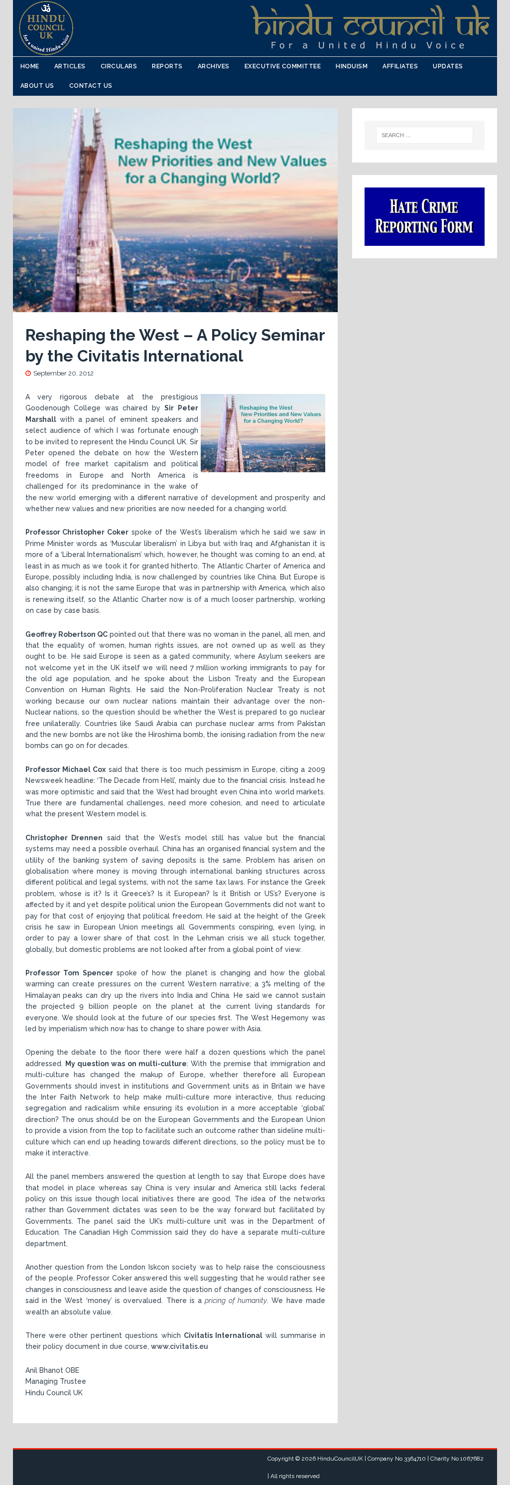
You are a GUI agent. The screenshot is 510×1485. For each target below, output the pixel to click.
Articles (70, 66)
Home (29, 66)
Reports (167, 66)
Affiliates (400, 66)
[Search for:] (425, 135)
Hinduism (352, 66)
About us (37, 85)
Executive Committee (283, 66)
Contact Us (91, 85)
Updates (448, 66)
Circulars (119, 66)
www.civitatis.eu (179, 1346)
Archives (214, 66)
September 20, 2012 (63, 373)
